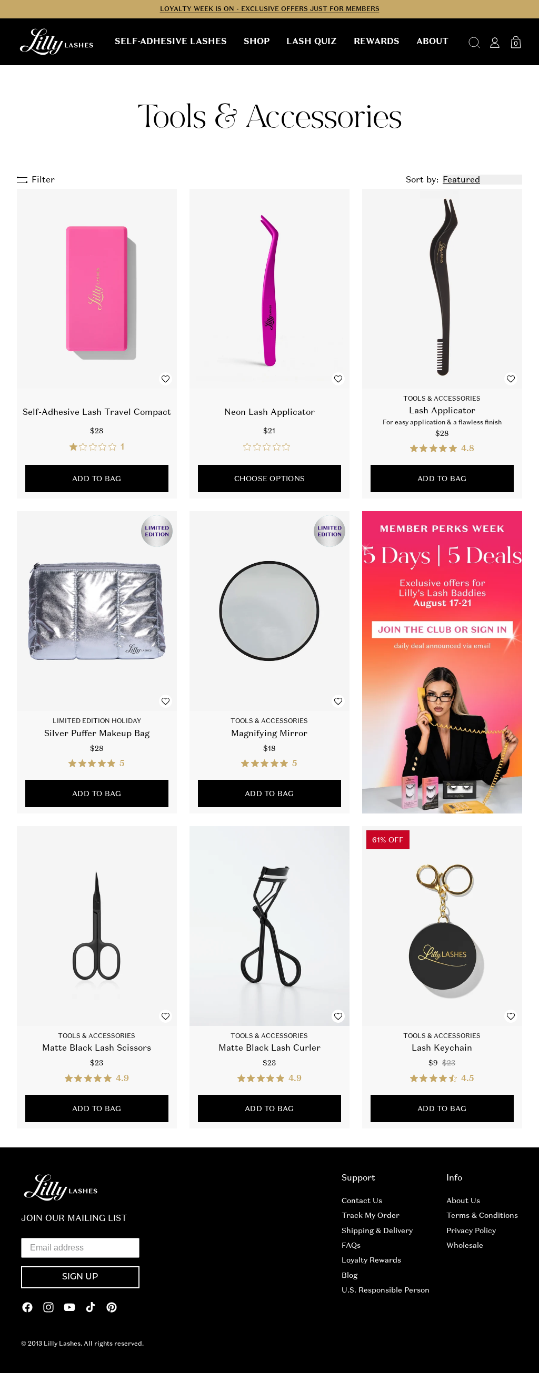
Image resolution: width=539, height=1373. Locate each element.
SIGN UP (80, 1277)
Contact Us (362, 1200)
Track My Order (371, 1215)
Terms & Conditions (482, 1215)
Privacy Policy (471, 1230)
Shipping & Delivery (377, 1230)
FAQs (351, 1245)
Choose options (269, 478)
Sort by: (422, 179)
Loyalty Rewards (371, 1260)
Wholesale (464, 1245)
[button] (171, 41)
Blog (349, 1275)
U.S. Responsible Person (386, 1290)
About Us (463, 1200)
